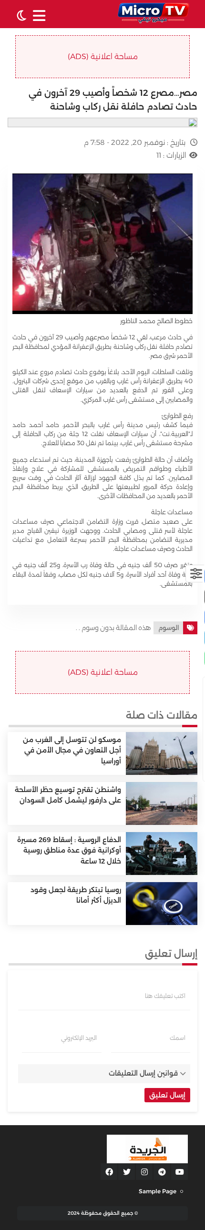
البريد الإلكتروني (79, 1038)
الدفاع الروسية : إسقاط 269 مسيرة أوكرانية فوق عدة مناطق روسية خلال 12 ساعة (69, 850)
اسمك (177, 1038)
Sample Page (157, 1191)
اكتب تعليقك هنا (165, 996)
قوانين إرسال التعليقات (143, 1073)
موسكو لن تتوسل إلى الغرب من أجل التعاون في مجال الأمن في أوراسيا (72, 750)
